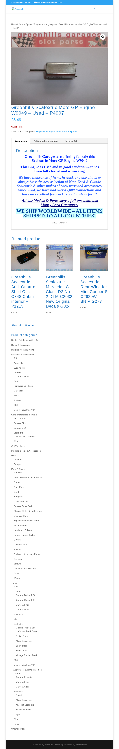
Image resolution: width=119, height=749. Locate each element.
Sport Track (21, 646)
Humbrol (18, 459)
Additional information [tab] (46, 141)
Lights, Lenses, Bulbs (24, 535)
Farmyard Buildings (23, 386)
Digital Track (22, 636)
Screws (17, 563)
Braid (16, 492)
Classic (19, 695)
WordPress (81, 744)
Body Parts (19, 487)
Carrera (17, 372)
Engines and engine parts (45, 24)
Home (14, 24)
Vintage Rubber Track (26, 655)
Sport (18, 714)
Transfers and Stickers (25, 568)
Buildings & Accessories (22, 354)
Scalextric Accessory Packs (27, 554)
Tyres (16, 573)
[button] (103, 37)
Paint (13, 455)
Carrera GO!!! (20, 428)
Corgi (16, 381)
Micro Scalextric (23, 641)
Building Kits (20, 368)
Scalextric (18, 400)
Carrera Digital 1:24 (25, 595)
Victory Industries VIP (24, 410)
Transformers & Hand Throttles (26, 669)
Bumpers (18, 496)
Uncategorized (18, 729)
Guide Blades (20, 525)
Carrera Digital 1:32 (25, 600)
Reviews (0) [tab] (71, 141)
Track (14, 583)
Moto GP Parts (21, 544)
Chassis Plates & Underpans (28, 511)
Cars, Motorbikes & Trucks (24, 414)
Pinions (17, 549)
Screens (18, 559)
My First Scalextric (25, 705)
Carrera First (20, 423)
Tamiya (17, 464)
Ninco (16, 395)
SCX (16, 405)
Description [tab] (21, 141)
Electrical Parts (21, 516)
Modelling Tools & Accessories (26, 451)
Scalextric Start (23, 709)
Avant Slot (19, 363)
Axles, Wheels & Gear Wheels (28, 477)
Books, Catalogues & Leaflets (25, 340)
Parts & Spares (25, 24)
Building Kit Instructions (22, 349)
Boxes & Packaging (20, 345)
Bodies (17, 482)
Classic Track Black (25, 627)
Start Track (21, 650)
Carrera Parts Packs (23, 506)
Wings (17, 578)
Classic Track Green (28, 631)
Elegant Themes (53, 744)
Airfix (16, 358)
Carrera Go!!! (22, 376)
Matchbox (18, 390)
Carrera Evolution (24, 677)
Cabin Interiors (21, 501)
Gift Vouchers (17, 446)
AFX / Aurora (20, 418)
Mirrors (17, 539)
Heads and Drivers (23, 530)
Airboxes (18, 472)
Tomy (16, 724)
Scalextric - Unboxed (26, 436)
